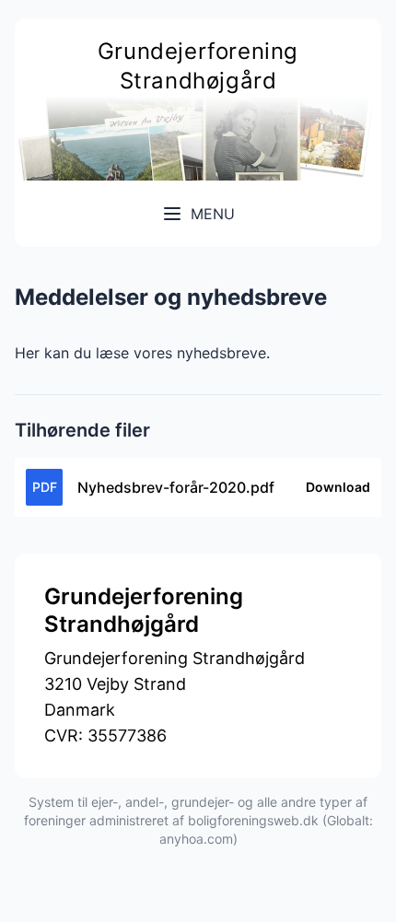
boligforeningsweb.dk (253, 820)
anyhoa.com (196, 838)
